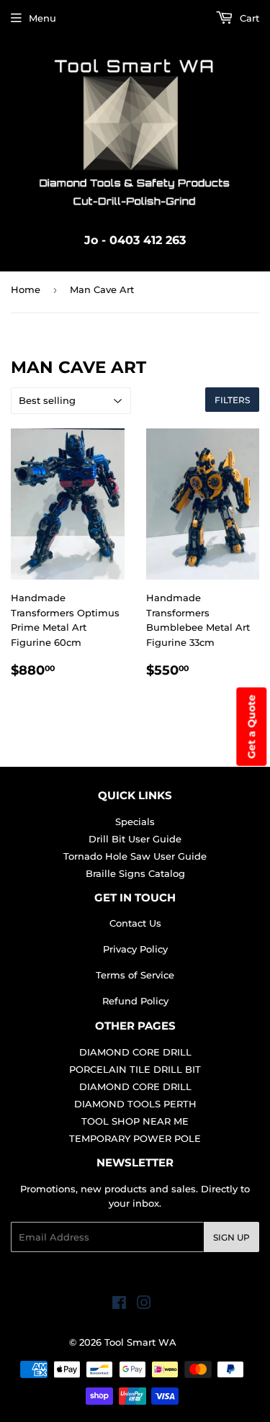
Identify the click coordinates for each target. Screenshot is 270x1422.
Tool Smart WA (140, 1342)
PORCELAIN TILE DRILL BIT (135, 1069)
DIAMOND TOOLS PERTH (135, 1104)
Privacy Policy (135, 949)
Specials (135, 821)
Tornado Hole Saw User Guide (135, 856)
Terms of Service (135, 975)
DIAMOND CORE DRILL (135, 1052)
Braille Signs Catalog (135, 873)
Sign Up (231, 1237)
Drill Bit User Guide (135, 839)
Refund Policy (135, 1001)
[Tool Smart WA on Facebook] (119, 1304)
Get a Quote (251, 726)
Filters (232, 400)
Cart (248, 18)
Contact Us (135, 923)
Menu (42, 18)
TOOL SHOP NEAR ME (135, 1121)
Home (25, 289)
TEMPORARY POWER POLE (135, 1138)
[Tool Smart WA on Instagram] (144, 1304)
